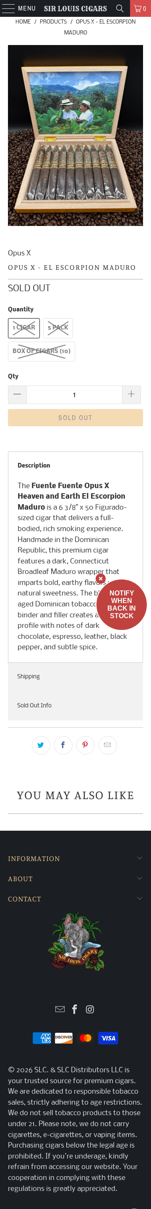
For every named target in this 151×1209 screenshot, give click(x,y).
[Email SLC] (60, 1010)
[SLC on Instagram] (90, 1010)
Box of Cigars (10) (41, 351)
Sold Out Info (34, 706)
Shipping (28, 677)
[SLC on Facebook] (75, 1010)
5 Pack (58, 328)
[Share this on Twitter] (41, 745)
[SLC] (75, 8)
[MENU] (4, 8)
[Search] (120, 8)
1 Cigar (24, 328)
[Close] (101, 579)
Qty (13, 377)
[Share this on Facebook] (63, 745)
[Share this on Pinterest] (85, 745)
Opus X (19, 254)
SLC (40, 1070)
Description (34, 466)
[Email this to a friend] (108, 745)
